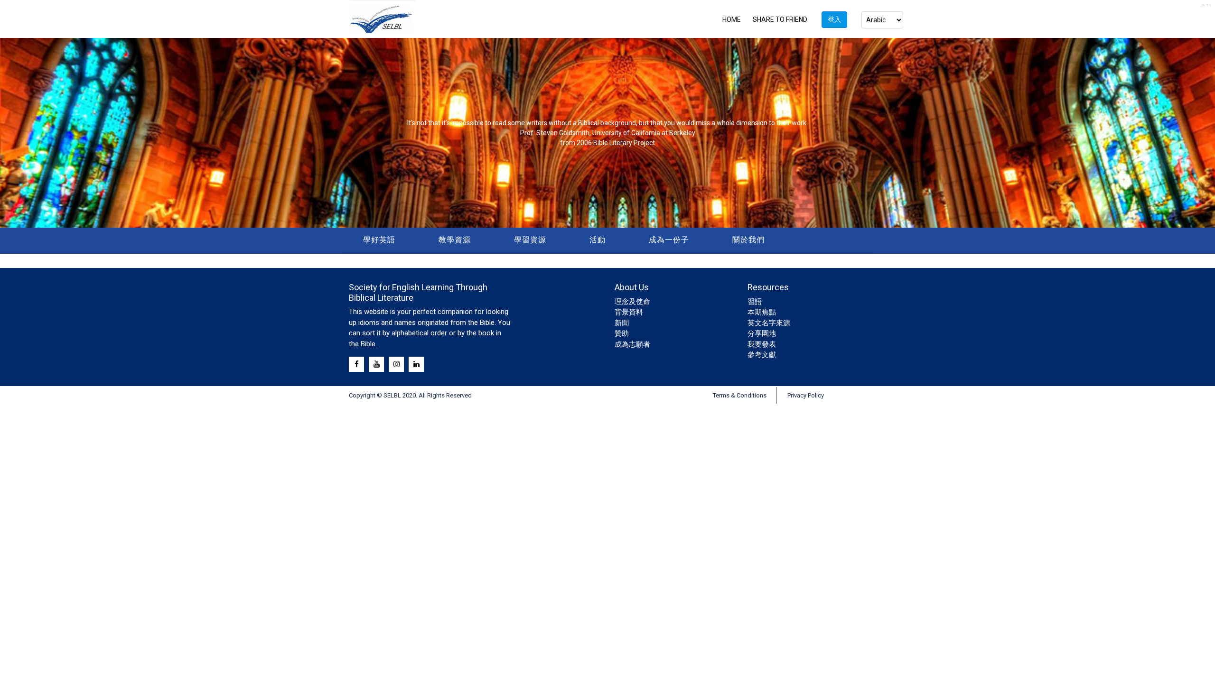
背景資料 (629, 312)
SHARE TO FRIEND (780, 19)
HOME (731, 19)
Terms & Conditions (739, 395)
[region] (607, 133)
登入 (834, 19)
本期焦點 (762, 312)
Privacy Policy (805, 395)
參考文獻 (762, 355)
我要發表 (762, 344)
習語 (755, 301)
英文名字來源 (769, 323)
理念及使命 (632, 301)
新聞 (622, 323)
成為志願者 (632, 344)
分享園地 (762, 333)
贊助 (622, 333)
